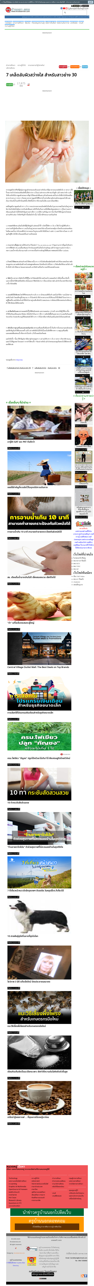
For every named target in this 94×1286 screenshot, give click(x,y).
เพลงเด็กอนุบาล (78, 585)
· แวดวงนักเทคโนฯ (14, 1206)
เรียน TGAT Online (78, 576)
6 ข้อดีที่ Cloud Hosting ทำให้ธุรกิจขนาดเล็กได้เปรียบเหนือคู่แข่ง (83, 370)
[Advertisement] (47, 47)
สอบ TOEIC (76, 566)
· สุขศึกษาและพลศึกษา (38, 1192)
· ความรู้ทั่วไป (35, 1178)
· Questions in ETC (15, 1203)
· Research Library (14, 1200)
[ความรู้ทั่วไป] (10, 25)
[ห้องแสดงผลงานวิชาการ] (63, 22)
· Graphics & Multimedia (17, 1186)
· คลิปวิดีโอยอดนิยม (57, 1186)
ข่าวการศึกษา (10, 65)
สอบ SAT (76, 569)
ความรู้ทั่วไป (22, 65)
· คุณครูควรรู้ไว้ (73, 1190)
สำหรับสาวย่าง (52, 368)
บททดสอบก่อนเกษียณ (83, 446)
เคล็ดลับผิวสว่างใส (40, 368)
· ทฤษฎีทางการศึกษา (75, 1178)
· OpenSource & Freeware (17, 1189)
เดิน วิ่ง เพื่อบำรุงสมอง (83, 203)
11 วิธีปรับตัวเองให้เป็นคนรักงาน (83, 333)
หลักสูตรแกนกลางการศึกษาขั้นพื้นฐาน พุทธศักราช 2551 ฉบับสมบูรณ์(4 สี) (83, 510)
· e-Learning (12, 1184)
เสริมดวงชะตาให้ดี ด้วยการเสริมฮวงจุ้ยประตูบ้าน (83, 313)
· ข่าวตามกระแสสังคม (58, 1181)
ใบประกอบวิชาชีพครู (79, 558)
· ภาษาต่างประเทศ (37, 1186)
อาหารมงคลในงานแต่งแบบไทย (83, 292)
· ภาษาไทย (34, 1189)
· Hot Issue (12, 1197)
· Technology (12, 1178)
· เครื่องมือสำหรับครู (74, 1198)
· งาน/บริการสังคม (57, 1184)
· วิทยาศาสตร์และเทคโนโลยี (39, 1184)
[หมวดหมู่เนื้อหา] (50, 22)
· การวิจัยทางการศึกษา (75, 1184)
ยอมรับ (90, 2)
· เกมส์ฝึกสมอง (56, 1196)
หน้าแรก (85, 66)
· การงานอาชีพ (35, 1200)
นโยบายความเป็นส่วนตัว (73, 2)
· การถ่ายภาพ (12, 1195)
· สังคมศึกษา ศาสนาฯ (38, 1195)
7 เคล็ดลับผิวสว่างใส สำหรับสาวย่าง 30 (19, 368)
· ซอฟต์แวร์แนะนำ (14, 1192)
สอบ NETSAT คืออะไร (79, 561)
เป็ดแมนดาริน (83, 483)
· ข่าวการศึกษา (56, 1178)
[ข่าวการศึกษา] (18, 22)
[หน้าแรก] (8, 22)
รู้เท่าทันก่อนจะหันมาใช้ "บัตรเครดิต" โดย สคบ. (83, 352)
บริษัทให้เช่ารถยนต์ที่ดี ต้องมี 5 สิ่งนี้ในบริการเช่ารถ (83, 388)
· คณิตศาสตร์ (35, 1181)
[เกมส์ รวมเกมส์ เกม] (81, 22)
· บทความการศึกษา (74, 1181)
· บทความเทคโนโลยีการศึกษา (17, 1181)
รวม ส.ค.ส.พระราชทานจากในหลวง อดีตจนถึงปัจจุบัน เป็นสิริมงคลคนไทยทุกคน (83, 467)
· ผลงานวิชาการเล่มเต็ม (76, 1196)
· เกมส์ (53, 1193)
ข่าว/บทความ (74, 66)
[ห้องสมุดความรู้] (38, 22)
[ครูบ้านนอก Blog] (27, 22)
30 (59, 368)
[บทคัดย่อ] (74, 22)
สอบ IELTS (76, 563)
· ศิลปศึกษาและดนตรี (38, 1197)
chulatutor (76, 582)
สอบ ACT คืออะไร (78, 579)
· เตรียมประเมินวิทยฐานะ (76, 1193)
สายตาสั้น (84, 422)
